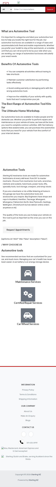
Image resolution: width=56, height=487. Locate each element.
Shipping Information (28, 399)
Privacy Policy (28, 390)
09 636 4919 (31, 443)
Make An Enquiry (28, 416)
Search (50, 9)
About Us (28, 411)
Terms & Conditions (28, 394)
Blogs (28, 420)
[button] (18, 230)
